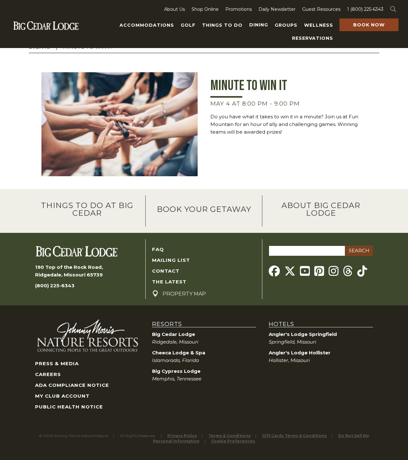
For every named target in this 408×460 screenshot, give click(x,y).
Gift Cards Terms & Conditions (294, 435)
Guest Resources (321, 9)
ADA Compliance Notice (72, 385)
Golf (188, 25)
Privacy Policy (182, 435)
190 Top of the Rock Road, (69, 267)
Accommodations (147, 25)
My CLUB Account (62, 396)
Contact (165, 271)
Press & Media (57, 363)
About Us (174, 9)
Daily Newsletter (277, 9)
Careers (48, 374)
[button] (394, 9)
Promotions (238, 9)
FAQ (158, 249)
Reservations (312, 38)
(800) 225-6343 (55, 285)
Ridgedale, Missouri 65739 (69, 275)
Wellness (318, 25)
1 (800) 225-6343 (365, 9)
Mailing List (171, 260)
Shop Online (205, 9)
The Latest (169, 282)
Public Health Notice (69, 407)
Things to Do (222, 25)
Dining (258, 25)
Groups (286, 25)
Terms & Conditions (229, 435)
